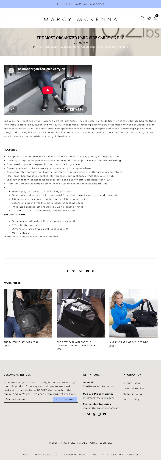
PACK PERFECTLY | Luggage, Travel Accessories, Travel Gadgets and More (82, 46)
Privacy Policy (131, 382)
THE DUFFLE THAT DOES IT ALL (22, 342)
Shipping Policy (132, 394)
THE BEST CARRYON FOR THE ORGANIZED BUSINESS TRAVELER (76, 344)
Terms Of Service (133, 388)
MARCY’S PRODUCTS (48, 454)
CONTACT (117, 454)
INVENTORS (134, 454)
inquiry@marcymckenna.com (101, 408)
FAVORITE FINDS (74, 454)
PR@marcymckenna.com (98, 397)
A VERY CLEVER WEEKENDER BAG (128, 342)
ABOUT (27, 454)
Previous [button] (7, 322)
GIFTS (104, 454)
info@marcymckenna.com (99, 386)
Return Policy (131, 399)
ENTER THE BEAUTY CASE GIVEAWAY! (80, 4)
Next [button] (149, 322)
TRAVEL (93, 454)
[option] (27, 318)
